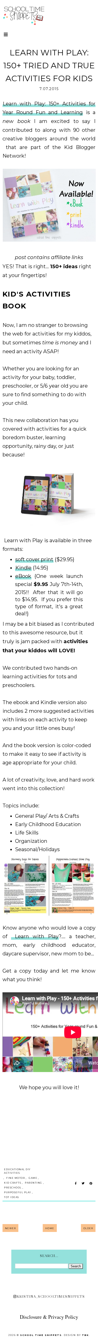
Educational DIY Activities (17, 1171)
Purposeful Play (17, 1192)
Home (49, 1228)
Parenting (33, 1182)
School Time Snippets (41, 1335)
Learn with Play (23, 540)
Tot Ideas (11, 1197)
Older (88, 1228)
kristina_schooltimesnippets (51, 1296)
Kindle (23, 568)
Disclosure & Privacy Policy (49, 1316)
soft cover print (34, 559)
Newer (10, 1228)
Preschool (13, 1187)
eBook (23, 576)
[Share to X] (83, 1183)
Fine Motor (15, 1178)
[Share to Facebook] (76, 1183)
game (33, 1178)
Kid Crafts (12, 1182)
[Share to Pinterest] (90, 1183)
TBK (85, 1335)
